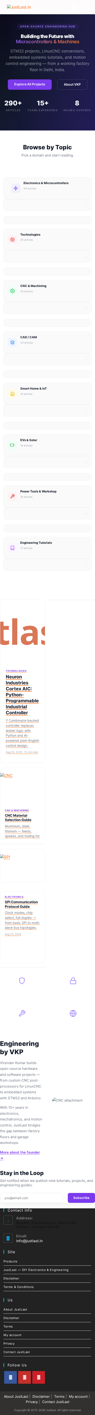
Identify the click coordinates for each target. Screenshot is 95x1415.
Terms (8, 1326)
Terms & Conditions (18, 1287)
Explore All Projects (29, 84)
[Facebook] (10, 1377)
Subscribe (81, 1198)
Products (10, 1261)
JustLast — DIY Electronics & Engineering (36, 1270)
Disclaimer (11, 1278)
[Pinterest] (38, 1377)
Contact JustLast (16, 1352)
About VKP (72, 84)
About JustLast (15, 1309)
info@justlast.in (29, 1240)
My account (12, 1335)
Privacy (9, 1343)
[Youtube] (24, 1377)
